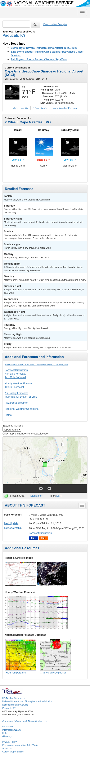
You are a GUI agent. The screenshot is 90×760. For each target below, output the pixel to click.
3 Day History (40, 108)
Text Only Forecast (15, 377)
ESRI (59, 495)
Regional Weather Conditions (22, 408)
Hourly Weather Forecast (19, 383)
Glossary (7, 736)
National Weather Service (15, 704)
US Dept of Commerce (13, 698)
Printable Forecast (15, 373)
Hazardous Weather (16, 402)
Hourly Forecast (64, 108)
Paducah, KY (14, 35)
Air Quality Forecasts (16, 393)
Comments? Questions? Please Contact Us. (24, 721)
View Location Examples (55, 24)
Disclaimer (36, 495)
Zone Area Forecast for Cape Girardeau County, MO (36, 364)
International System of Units (21, 396)
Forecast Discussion (16, 370)
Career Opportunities (13, 751)
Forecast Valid (12, 528)
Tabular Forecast (14, 387)
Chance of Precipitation (53, 672)
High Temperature (15, 672)
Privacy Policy (9, 741)
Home (8, 414)
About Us (7, 748)
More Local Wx (20, 108)
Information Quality (11, 729)
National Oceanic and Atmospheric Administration (27, 701)
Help (4, 733)
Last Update (11, 523)
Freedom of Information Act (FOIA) (20, 745)
